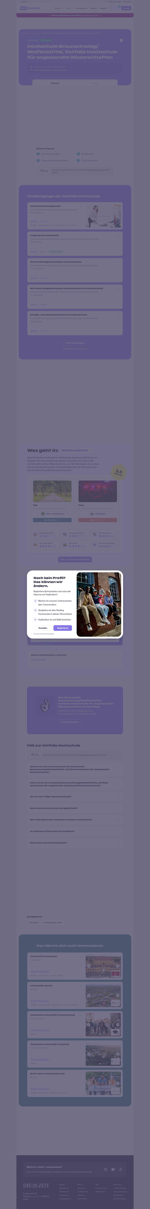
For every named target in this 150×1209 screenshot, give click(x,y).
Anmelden (42, 628)
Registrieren (62, 628)
